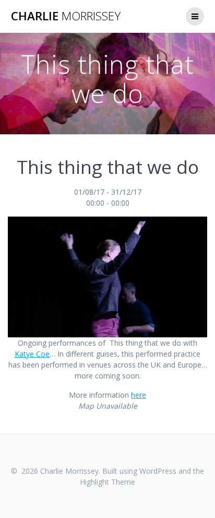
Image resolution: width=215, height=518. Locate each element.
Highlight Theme (107, 482)
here (138, 395)
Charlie (66, 16)
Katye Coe (32, 354)
